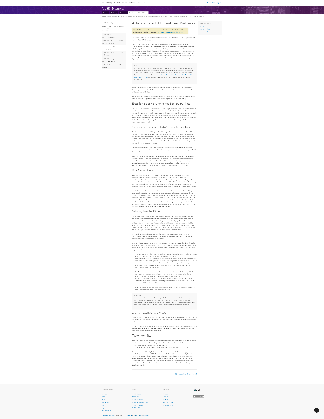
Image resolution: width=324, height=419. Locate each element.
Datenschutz (129, 415)
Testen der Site (204, 32)
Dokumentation (106, 410)
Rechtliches (146, 415)
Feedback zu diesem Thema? (187, 374)
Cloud (138, 3)
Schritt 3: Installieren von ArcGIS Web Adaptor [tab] (112, 54)
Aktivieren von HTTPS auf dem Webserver (113, 48)
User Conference (168, 402)
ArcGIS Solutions (137, 408)
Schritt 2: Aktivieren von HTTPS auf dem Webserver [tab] (112, 42)
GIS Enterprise (108, 3)
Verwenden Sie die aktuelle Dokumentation (171, 32)
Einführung (114, 13)
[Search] (205, 2)
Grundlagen (123, 13)
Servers (124, 3)
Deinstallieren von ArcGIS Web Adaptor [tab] (112, 66)
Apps (143, 3)
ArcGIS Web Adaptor (108, 23)
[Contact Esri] (203, 396)
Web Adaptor (122, 16)
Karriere (165, 397)
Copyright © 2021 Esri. (108, 415)
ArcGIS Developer (137, 405)
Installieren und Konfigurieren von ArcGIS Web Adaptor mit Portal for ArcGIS (150, 16)
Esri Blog (165, 399)
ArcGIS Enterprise (137, 399)
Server (104, 399)
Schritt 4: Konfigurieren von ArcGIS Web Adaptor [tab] (111, 60)
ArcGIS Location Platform (140, 402)
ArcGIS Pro (135, 397)
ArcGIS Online (136, 394)
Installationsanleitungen (109, 16)
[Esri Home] (197, 390)
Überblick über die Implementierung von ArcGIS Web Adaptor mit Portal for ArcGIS (113, 29)
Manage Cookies (137, 415)
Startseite (105, 13)
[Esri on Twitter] (194, 396)
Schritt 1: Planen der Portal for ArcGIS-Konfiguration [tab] (112, 36)
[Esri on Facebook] (197, 396)
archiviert (158, 30)
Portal (119, 3)
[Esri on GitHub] (200, 396)
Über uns (165, 394)
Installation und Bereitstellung (138, 13)
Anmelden (212, 3)
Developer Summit (168, 405)
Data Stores (131, 3)
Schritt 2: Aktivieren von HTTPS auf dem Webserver (189, 16)
